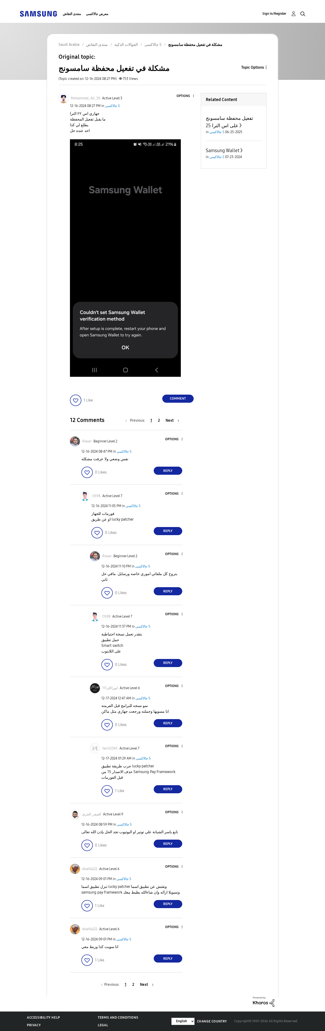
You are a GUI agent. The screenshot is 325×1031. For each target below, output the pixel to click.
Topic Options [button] (252, 67)
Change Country (212, 1021)
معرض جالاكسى (97, 14)
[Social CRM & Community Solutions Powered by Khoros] (263, 1001)
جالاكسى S (112, 106)
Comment (178, 399)
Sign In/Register (274, 14)
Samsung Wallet (222, 150)
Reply (167, 471)
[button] (185, 96)
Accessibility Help (43, 1018)
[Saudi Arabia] (38, 13)
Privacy (34, 1025)
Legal (103, 1025)
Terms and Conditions (118, 1018)
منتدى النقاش (72, 14)
